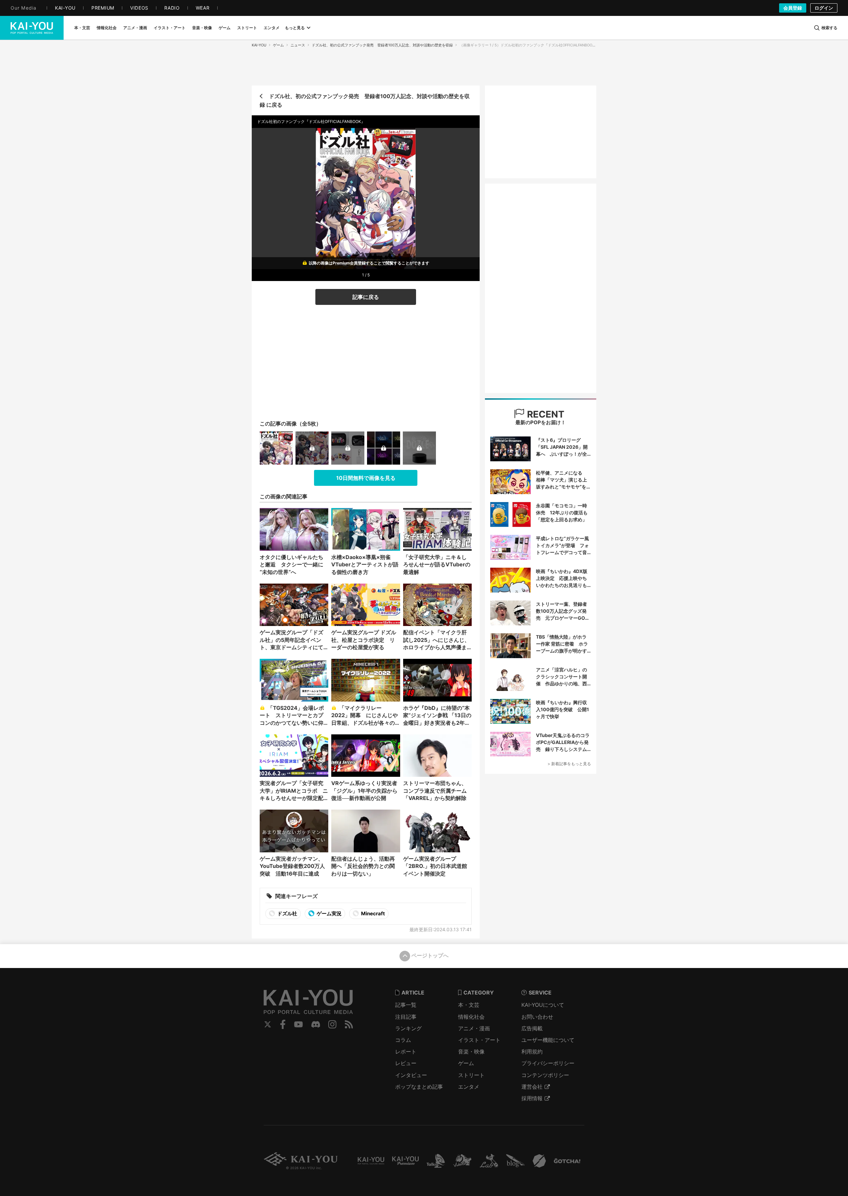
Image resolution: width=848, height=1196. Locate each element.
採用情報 (532, 1098)
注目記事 (405, 1016)
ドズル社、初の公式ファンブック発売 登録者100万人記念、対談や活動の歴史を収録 (382, 45)
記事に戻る (365, 297)
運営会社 (532, 1086)
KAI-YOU (259, 45)
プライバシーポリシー (547, 1063)
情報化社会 (471, 1016)
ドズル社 (286, 913)
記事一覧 (405, 1004)
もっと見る (295, 27)
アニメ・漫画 (474, 1028)
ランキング (408, 1028)
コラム (403, 1040)
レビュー (405, 1063)
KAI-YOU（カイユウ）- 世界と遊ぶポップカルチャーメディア (32, 27)
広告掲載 (532, 1028)
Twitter (268, 1024)
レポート (405, 1051)
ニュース (298, 45)
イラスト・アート (479, 1040)
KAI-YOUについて (542, 1004)
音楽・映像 (471, 1051)
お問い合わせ (537, 1016)
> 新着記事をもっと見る (569, 763)
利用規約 (532, 1051)
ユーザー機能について (547, 1040)
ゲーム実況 (329, 913)
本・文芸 (468, 1004)
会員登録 (792, 8)
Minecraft (372, 913)
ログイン (824, 8)
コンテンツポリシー (545, 1075)
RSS (349, 1024)
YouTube (298, 1024)
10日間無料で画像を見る (366, 478)
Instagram (332, 1024)
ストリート (471, 1075)
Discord (315, 1024)
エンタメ (468, 1086)
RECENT (544, 414)
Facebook (283, 1024)
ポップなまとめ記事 (419, 1086)
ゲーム (278, 45)
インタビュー (411, 1075)
